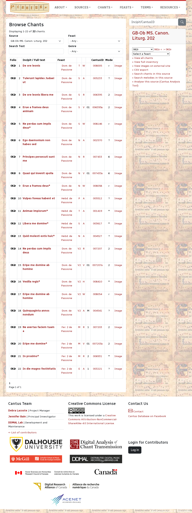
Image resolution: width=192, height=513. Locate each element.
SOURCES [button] (81, 7)
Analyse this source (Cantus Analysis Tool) (156, 83)
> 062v (167, 49)
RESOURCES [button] (169, 7)
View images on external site (152, 65)
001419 (97, 211)
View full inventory (146, 62)
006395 (97, 94)
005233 (97, 78)
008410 (97, 281)
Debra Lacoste (17, 410)
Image (118, 65)
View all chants (143, 58)
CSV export (141, 69)
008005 (97, 65)
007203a (97, 343)
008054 (97, 294)
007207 (97, 248)
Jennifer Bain (17, 416)
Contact (138, 411)
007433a (97, 173)
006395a (97, 107)
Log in (135, 450)
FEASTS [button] (125, 7)
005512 (97, 198)
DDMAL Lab (15, 422)
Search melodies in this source (153, 77)
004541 (97, 310)
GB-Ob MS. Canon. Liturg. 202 (150, 35)
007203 (97, 327)
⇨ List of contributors (22, 432)
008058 (97, 185)
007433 (97, 156)
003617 (97, 223)
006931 (97, 356)
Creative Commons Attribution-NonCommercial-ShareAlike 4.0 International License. (92, 419)
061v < (158, 49)
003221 (97, 368)
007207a (97, 265)
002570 (97, 140)
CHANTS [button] (104, 7)
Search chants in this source (152, 73)
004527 (97, 236)
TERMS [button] (146, 7)
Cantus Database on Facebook (147, 416)
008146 (97, 123)
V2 (79, 248)
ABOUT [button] (60, 7)
